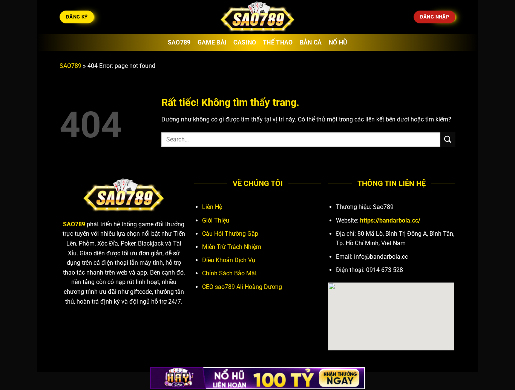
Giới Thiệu (215, 220)
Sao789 (179, 42)
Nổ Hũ (338, 42)
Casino (244, 42)
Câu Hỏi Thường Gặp (230, 233)
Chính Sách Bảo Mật (229, 273)
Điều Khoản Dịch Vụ (228, 260)
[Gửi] (447, 139)
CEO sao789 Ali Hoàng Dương (242, 286)
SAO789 (70, 65)
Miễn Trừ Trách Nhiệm (231, 246)
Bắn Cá (311, 42)
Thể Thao (278, 42)
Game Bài (212, 42)
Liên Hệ (212, 206)
